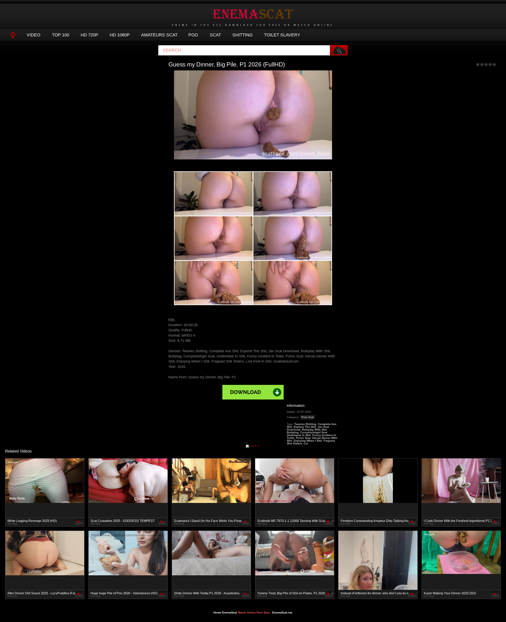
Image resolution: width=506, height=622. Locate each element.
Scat (215, 34)
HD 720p (89, 34)
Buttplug (293, 432)
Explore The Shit (305, 426)
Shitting (242, 34)
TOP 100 (60, 34)
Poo (193, 34)
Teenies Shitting (305, 424)
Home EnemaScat (225, 612)
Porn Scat (307, 417)
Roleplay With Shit (314, 429)
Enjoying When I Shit (308, 440)
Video (33, 34)
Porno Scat (303, 437)
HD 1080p (120, 34)
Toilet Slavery (282, 34)
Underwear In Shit (299, 435)
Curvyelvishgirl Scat (313, 432)
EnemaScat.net (282, 612)
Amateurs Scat (159, 34)
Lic (306, 443)
